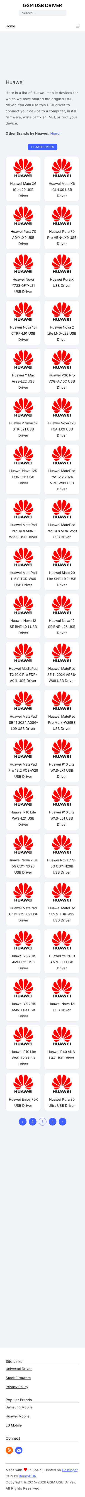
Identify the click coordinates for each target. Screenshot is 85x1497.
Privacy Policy (17, 1387)
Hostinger (70, 1470)
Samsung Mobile (19, 1407)
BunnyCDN (27, 1476)
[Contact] (18, 1452)
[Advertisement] (42, 51)
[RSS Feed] (9, 1452)
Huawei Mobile (17, 1416)
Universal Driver (19, 1369)
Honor (55, 133)
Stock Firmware (18, 1378)
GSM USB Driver (42, 5)
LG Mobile (14, 1425)
